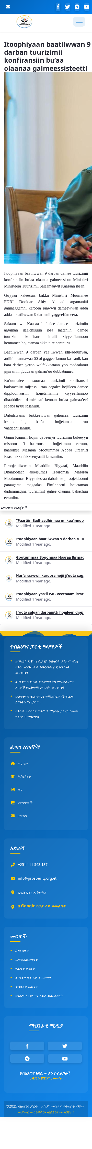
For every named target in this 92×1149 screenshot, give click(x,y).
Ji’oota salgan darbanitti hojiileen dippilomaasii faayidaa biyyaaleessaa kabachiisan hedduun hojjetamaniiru (50, 612)
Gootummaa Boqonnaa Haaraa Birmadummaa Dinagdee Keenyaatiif (50, 557)
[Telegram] (77, 7)
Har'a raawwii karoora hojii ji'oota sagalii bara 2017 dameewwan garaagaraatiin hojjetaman (50, 575)
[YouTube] (86, 7)
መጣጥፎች (25, 802)
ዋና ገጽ (23, 763)
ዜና (20, 789)
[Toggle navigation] (79, 22)
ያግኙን (22, 815)
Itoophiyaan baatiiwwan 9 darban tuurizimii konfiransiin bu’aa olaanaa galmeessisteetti (50, 538)
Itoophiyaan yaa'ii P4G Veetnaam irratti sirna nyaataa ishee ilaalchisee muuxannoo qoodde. (50, 593)
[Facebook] (58, 7)
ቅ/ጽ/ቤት (24, 776)
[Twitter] (67, 7)
